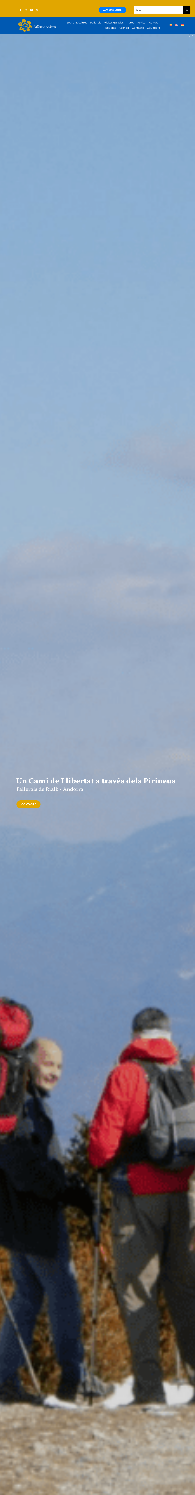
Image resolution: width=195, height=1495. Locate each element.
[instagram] (26, 10)
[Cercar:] (158, 10)
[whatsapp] (37, 10)
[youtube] (31, 10)
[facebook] (20, 10)
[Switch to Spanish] (182, 25)
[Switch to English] (177, 25)
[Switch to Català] (171, 25)
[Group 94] (37, 20)
